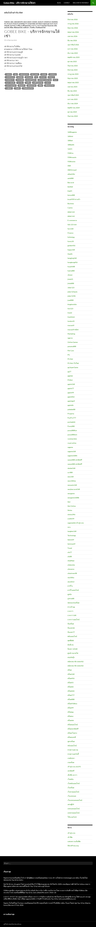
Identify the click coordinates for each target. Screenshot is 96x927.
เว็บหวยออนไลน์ (73, 792)
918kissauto (72, 157)
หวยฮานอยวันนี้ (73, 754)
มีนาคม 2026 (72, 40)
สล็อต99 (71, 708)
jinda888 (71, 283)
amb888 (71, 178)
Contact (67, 3)
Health (70, 254)
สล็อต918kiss (72, 704)
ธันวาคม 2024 (73, 103)
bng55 (70, 191)
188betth (71, 145)
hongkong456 (73, 262)
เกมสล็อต (71, 762)
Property (71, 414)
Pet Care (71, 351)
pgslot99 (71, 393)
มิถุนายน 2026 (73, 28)
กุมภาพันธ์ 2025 (73, 95)
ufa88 (70, 556)
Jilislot (40, 22)
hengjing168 (72, 258)
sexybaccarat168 (42, 24)
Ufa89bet (71, 561)
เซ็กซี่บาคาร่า (72, 775)
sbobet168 (71, 468)
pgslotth (71, 405)
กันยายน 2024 (73, 116)
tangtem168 (72, 531)
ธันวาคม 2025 (73, 53)
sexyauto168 (72, 485)
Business (71, 203)
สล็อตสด (71, 720)
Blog (59, 3)
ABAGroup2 (18, 22)
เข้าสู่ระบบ (71, 833)
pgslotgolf (71, 401)
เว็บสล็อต (71, 788)
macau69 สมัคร (73, 330)
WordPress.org (73, 846)
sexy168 (71, 477)
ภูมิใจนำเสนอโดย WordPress (12, 924)
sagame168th (31, 80)
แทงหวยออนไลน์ (73, 813)
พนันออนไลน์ (32, 85)
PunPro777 (23, 24)
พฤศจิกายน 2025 (74, 57)
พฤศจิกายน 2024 (74, 108)
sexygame (71, 493)
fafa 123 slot (72, 225)
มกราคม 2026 (73, 49)
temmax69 (71, 544)
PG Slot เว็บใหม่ (73, 363)
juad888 (71, 300)
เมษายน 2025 (72, 87)
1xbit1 (70, 149)
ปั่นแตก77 (71, 632)
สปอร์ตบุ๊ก (71, 657)
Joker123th (10, 77)
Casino (34, 22)
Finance (70, 233)
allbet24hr (71, 174)
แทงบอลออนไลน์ (74, 809)
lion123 (70, 309)
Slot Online (10, 82)
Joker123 (47, 22)
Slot (51, 24)
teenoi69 (71, 540)
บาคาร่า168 (72, 615)
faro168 (70, 229)
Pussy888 (31, 24)
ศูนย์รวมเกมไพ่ (73, 653)
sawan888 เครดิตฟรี (75, 460)
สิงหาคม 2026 (73, 19)
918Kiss (7, 22)
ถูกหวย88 (71, 598)
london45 (71, 321)
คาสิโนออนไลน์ (25, 25)
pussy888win (72, 435)
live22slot (71, 317)
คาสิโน (18, 25)
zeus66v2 (71, 582)
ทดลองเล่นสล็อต (73, 603)
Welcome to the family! (81, 3)
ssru (69, 527)
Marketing (71, 334)
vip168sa (71, 577)
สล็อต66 (71, 687)
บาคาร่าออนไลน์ (42, 25)
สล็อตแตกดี (72, 737)
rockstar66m (72, 439)
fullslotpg (71, 237)
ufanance (71, 569)
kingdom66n (72, 304)
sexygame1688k (73, 498)
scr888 (70, 472)
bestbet (70, 187)
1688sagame (72, 132)
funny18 (71, 241)
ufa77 (70, 552)
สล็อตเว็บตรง (72, 733)
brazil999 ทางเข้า (74, 199)
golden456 (71, 246)
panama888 (72, 346)
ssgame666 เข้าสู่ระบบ (76, 523)
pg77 (69, 372)
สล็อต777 (71, 695)
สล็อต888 (71, 699)
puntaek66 (71, 422)
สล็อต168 (71, 674)
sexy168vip (72, 481)
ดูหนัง (70, 594)
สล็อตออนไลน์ (18, 27)
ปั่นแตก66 (50, 25)
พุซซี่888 (71, 640)
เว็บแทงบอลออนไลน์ (75, 800)
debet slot (71, 212)
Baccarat (27, 22)
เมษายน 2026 (72, 36)
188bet (70, 140)
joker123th (72, 296)
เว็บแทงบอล (72, 796)
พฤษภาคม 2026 (73, 32)
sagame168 (72, 451)
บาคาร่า (33, 25)
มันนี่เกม (71, 645)
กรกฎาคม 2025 (73, 74)
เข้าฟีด (70, 837)
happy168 (71, 250)
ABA (11, 22)
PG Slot (9, 24)
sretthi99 (71, 519)
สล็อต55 (71, 683)
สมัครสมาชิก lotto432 (75, 662)
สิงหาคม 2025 (73, 70)
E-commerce (72, 220)
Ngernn (20, 77)
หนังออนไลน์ (72, 746)
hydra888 (71, 271)
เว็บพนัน (32, 27)
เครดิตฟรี (71, 771)
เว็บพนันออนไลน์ (40, 27)
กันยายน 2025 (73, 66)
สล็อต (11, 27)
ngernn (55, 22)
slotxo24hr (72, 514)
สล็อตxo (70, 716)
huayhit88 (71, 267)
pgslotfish (71, 397)
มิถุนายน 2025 (73, 78)
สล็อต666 (71, 691)
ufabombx (71, 565)
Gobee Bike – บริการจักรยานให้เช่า (20, 3)
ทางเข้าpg (71, 607)
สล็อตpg (70, 712)
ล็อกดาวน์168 (72, 649)
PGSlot (15, 24)
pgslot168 (71, 384)
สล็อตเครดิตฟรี (73, 729)
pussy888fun (72, 430)
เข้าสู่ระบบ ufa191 (74, 767)
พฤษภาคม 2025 (73, 82)
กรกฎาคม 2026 (73, 24)
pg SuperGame (73, 367)
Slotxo (13, 25)
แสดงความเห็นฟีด (74, 841)
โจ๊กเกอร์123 (72, 817)
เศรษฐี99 (71, 804)
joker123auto (72, 292)
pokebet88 (71, 409)
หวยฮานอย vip (73, 750)
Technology (72, 535)
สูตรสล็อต (71, 741)
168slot (70, 136)
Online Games (73, 342)
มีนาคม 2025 (72, 91)
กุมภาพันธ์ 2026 (73, 45)
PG (5, 24)
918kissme (71, 161)
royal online (72, 443)
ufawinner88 (72, 573)
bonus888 (71, 195)
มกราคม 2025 (73, 99)
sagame (70, 447)
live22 (70, 313)
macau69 (71, 325)
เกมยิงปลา (26, 27)
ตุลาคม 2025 (72, 61)
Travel (70, 548)
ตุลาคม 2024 (72, 112)
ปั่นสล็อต (71, 624)
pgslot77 (71, 388)
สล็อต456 (71, 678)
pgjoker (70, 376)
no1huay (29, 77)
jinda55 (70, 279)
